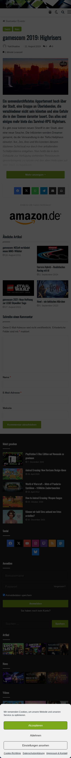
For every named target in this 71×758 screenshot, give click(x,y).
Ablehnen (35, 735)
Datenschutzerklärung (34, 753)
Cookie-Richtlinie (12, 753)
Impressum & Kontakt (56, 753)
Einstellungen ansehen (35, 745)
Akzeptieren (35, 725)
